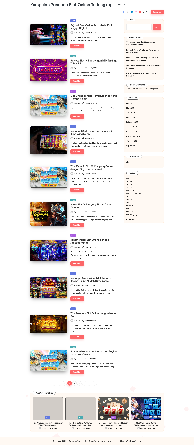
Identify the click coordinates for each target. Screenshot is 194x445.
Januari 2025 (131, 127)
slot (127, 208)
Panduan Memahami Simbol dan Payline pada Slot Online (93, 353)
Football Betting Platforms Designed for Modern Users (142, 51)
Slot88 (129, 181)
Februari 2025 (132, 122)
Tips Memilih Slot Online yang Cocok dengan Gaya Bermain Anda (91, 168)
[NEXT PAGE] (95, 383)
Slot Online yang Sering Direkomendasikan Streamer (143, 66)
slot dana (130, 178)
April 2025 (130, 113)
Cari (131, 19)
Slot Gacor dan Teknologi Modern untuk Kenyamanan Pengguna (142, 59)
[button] (157, 12)
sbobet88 (130, 211)
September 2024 (133, 145)
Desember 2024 (133, 131)
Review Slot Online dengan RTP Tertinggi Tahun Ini (94, 62)
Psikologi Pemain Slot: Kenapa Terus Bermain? (141, 74)
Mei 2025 (130, 108)
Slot (73, 21)
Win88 (129, 187)
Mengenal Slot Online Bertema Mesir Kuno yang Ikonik (91, 132)
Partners (131, 219)
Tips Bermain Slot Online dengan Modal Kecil (93, 315)
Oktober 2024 (132, 141)
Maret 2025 (131, 117)
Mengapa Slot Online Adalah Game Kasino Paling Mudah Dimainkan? (90, 279)
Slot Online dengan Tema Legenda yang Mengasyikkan (93, 97)
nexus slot (130, 205)
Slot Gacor (130, 184)
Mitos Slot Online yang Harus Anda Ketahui (90, 206)
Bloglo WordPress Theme (130, 441)
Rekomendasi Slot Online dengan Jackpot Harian (89, 241)
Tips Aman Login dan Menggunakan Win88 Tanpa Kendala (141, 43)
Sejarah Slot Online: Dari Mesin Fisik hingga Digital (91, 27)
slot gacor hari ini (133, 193)
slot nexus (130, 190)
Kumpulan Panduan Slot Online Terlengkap (71, 5)
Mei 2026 (130, 103)
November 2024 (133, 136)
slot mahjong (131, 214)
